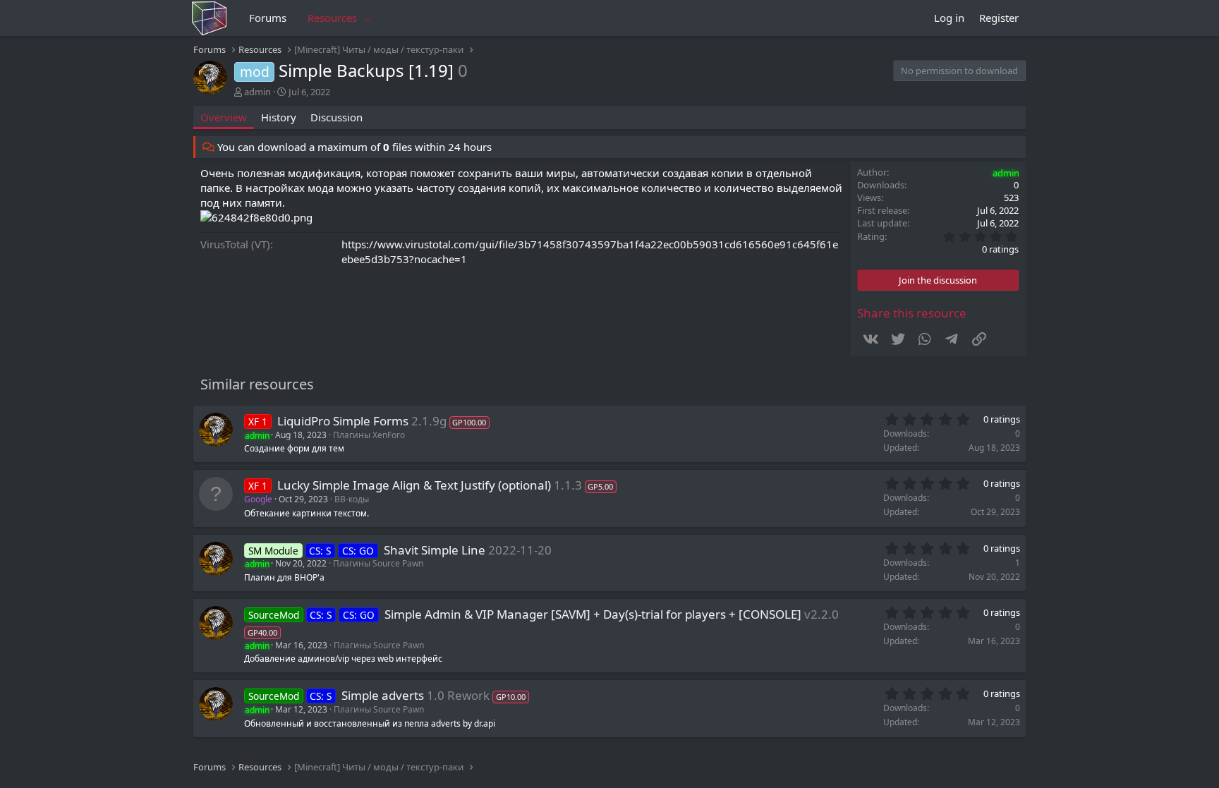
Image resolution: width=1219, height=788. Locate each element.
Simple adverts (382, 695)
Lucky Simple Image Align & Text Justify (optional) (414, 485)
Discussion (336, 117)
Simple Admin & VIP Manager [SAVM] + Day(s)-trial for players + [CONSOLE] (592, 614)
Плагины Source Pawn (378, 563)
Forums (267, 18)
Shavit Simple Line (434, 550)
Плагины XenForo (369, 435)
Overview (223, 117)
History (278, 117)
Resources (332, 18)
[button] (368, 18)
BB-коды (351, 499)
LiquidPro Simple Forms (342, 421)
